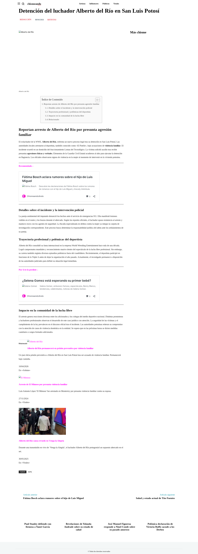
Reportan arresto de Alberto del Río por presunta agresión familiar (71, 104)
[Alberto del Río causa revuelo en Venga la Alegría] (42, 434)
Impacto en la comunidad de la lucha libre (66, 116)
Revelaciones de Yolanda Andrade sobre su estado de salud (78, 527)
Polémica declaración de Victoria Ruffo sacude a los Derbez (160, 527)
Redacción (25, 20)
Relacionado (54, 119)
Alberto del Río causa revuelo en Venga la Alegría (41, 441)
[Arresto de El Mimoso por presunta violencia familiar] (24, 378)
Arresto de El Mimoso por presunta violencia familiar (43, 384)
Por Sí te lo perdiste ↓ (28, 270)
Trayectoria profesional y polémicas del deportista (70, 112)
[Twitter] (164, 19)
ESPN (30, 472)
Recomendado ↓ (26, 166)
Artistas (51, 20)
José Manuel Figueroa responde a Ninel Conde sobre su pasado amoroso (119, 527)
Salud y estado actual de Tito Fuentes (155, 498)
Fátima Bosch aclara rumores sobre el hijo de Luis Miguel (53, 498)
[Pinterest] (170, 19)
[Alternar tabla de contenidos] (96, 100)
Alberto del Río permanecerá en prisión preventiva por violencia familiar (60, 348)
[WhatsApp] (176, 19)
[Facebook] (158, 19)
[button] (23, 3)
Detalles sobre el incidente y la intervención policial (70, 108)
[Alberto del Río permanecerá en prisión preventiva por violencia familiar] (35, 341)
